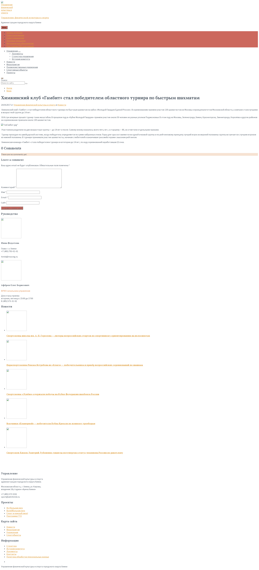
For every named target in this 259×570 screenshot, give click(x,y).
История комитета (15, 548)
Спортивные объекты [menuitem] (17, 69)
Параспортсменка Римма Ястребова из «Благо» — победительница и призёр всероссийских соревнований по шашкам (74, 365)
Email (4, 197)
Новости (62, 104)
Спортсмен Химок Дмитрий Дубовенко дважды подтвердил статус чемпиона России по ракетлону (64, 452)
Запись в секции (14, 32)
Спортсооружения (15, 35)
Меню (4, 27)
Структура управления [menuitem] (23, 56)
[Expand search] (2, 78)
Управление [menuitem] (12, 51)
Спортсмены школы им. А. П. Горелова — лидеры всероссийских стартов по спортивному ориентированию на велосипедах (78, 335)
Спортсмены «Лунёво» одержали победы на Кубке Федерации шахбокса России (52, 394)
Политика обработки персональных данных (27, 556)
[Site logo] (8, 12)
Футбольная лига (14, 508)
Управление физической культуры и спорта (25, 17)
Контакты (11, 554)
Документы (12, 551)
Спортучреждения (15, 38)
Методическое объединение (20, 43)
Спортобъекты (13, 535)
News (8, 90)
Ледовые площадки (15, 40)
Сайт (3, 202)
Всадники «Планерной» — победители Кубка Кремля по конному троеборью (50, 423)
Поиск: (4, 80)
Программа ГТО (14, 516)
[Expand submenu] (19, 51)
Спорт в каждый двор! (17, 513)
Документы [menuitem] (17, 53)
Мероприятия (13, 529)
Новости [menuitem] (10, 61)
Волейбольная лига (15, 510)
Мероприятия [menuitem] (13, 64)
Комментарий (8, 187)
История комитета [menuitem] (21, 59)
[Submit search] (26, 83)
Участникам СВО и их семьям (20, 46)
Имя (3, 192)
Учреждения (12, 532)
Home (9, 88)
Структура (11, 546)
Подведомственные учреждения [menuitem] (22, 67)
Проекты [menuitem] (10, 72)
